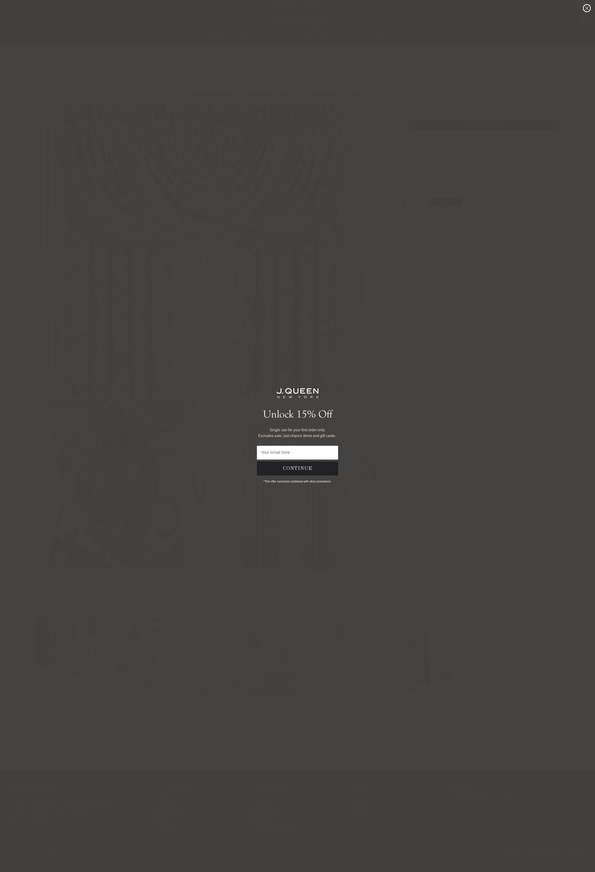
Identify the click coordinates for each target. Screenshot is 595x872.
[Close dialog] (586, 8)
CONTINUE (297, 468)
